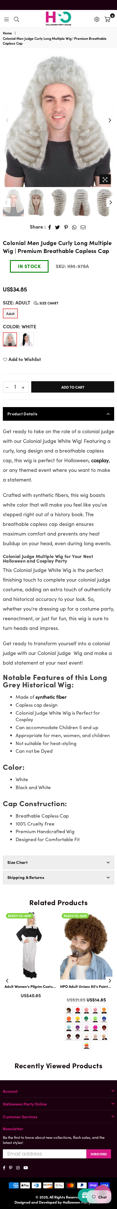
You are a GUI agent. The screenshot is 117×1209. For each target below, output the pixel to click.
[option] (58, 120)
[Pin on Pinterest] (66, 226)
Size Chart (48, 302)
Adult (10, 313)
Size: (30, 302)
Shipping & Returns (25, 877)
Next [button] (110, 120)
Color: (19, 326)
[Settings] (97, 18)
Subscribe (99, 1154)
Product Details (22, 413)
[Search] (16, 18)
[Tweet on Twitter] (57, 226)
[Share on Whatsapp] (74, 226)
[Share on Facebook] (49, 226)
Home (7, 33)
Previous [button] (7, 120)
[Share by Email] (83, 226)
